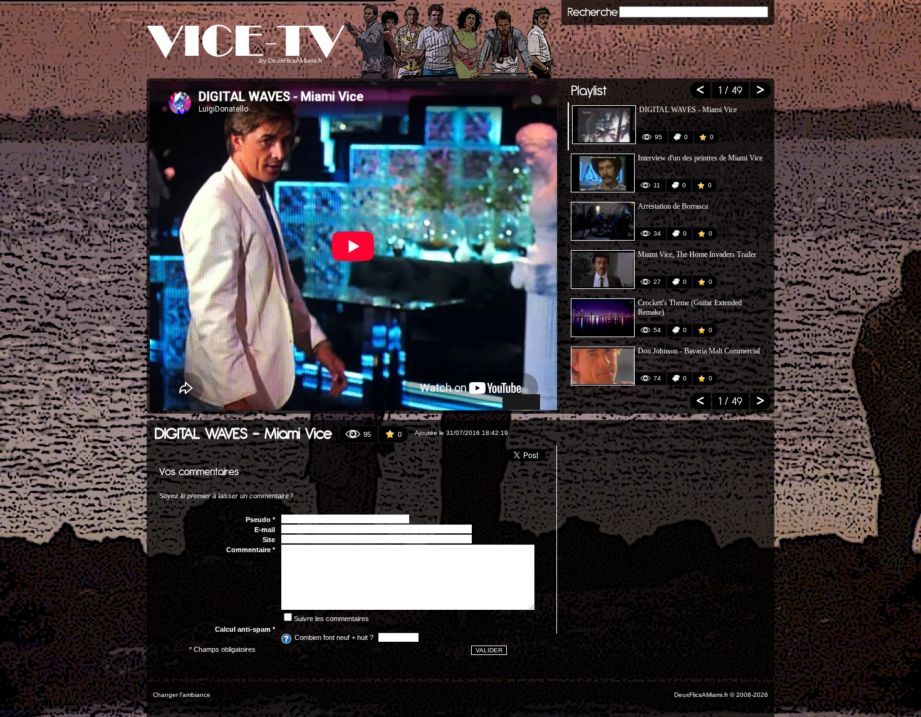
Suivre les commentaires (331, 618)
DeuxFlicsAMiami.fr (295, 60)
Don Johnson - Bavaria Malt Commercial (699, 351)
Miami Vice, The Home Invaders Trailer (697, 254)
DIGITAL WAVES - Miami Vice (688, 109)
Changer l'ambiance (182, 694)
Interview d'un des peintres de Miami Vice (700, 158)
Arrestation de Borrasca (673, 206)
